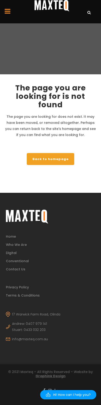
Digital (11, 253)
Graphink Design (50, 376)
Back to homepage (50, 159)
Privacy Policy (17, 287)
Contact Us (15, 269)
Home (11, 236)
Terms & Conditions (23, 295)
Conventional (17, 261)
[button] (68, 394)
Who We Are (16, 245)
